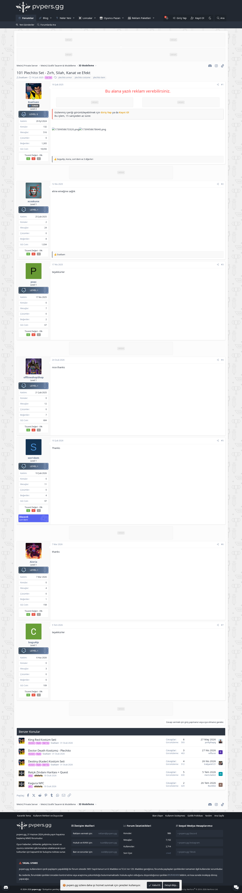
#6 (222, 544)
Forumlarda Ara (48, 24)
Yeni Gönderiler (26, 24)
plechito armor (65, 77)
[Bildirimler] (167, 18)
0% (41, 155)
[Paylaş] (218, 85)
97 (45, 501)
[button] (50, 18)
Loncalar (87, 18)
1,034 (44, 244)
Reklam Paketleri (141, 18)
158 (45, 604)
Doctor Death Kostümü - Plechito (49, 750)
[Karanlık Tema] (209, 18)
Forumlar (28, 18)
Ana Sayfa (219, 815)
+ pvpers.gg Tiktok (186, 851)
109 (45, 685)
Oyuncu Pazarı (112, 18)
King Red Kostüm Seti (42, 740)
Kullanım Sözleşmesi (175, 815)
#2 (222, 184)
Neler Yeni (65, 18)
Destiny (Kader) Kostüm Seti (46, 761)
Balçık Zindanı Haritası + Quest (48, 772)
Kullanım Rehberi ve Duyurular (48, 815)
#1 (222, 84)
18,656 (43, 149)
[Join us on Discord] (6, 887)
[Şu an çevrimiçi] (33, 98)
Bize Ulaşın (157, 815)
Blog (45, 18)
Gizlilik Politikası (195, 815)
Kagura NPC (36, 783)
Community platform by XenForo (192, 889)
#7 (222, 625)
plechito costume (82, 77)
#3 (222, 264)
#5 (222, 440)
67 (45, 325)
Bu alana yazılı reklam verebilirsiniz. (137, 91)
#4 (222, 359)
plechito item (99, 77)
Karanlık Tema (24, 815)
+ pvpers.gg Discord (187, 833)
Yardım (208, 815)
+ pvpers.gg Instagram (188, 842)
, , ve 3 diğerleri (75, 159)
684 (45, 420)
